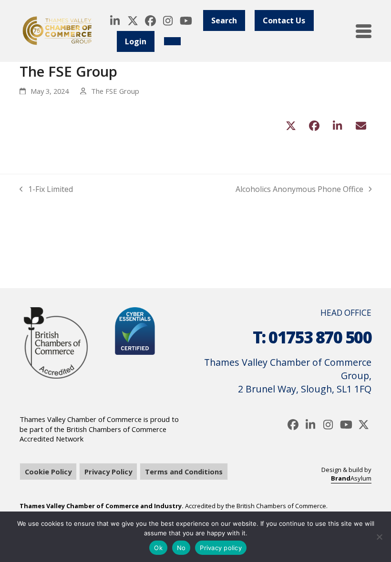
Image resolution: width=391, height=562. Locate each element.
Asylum (351, 478)
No (181, 548)
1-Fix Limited (46, 189)
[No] (379, 537)
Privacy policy (221, 548)
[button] (363, 31)
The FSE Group (115, 91)
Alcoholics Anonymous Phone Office (299, 189)
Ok (158, 548)
